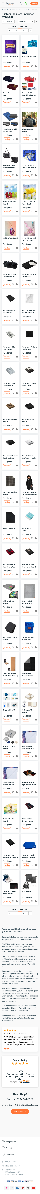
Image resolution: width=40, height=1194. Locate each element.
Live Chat (8, 1105)
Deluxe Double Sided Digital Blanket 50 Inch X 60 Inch (29, 785)
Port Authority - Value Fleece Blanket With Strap (9, 276)
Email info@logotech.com (28, 1105)
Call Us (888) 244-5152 (20, 1099)
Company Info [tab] (11, 1142)
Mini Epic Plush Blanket (10, 238)
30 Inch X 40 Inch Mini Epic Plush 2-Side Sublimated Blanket (29, 240)
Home (4, 10)
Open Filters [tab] (9, 21)
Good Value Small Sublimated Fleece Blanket (28, 748)
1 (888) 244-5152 (26, 3)
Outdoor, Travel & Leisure (18, 10)
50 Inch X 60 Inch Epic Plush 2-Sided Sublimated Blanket (28, 204)
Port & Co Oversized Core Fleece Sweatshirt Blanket (29, 458)
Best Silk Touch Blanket (10, 56)
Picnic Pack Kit (26, 891)
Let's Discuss (19, 1112)
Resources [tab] (10, 1154)
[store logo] (10, 3)
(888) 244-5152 (11, 1162)
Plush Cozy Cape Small (29, 56)
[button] (13, 66)
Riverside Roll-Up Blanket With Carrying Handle (29, 95)
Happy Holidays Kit (9, 710)
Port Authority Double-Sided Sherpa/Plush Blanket (10, 567)
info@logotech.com (12, 1166)
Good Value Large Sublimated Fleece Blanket (9, 785)
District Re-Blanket (9, 528)
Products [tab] (9, 1148)
